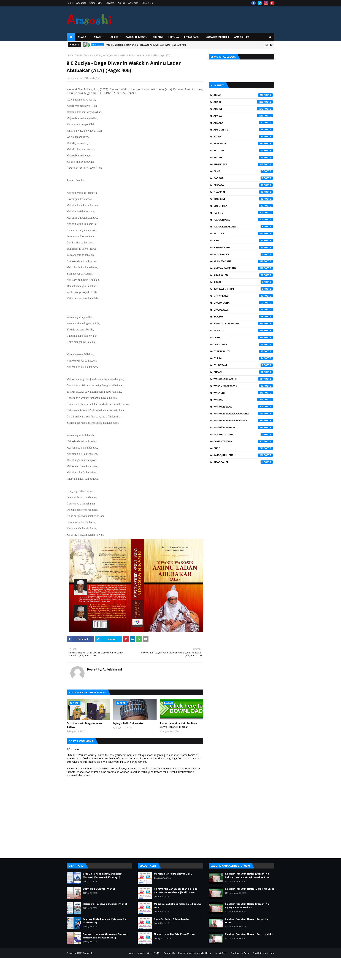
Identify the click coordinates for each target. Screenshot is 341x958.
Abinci (238, 95)
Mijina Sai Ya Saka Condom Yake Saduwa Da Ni (178, 905)
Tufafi (238, 372)
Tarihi (238, 337)
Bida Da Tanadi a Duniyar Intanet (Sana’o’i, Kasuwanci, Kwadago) (103, 875)
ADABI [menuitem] (97, 37)
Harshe (238, 212)
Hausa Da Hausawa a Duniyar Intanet (105, 903)
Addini (238, 108)
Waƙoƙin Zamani (83, 55)
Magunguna (238, 302)
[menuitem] (71, 37)
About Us (81, 2)
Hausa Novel (238, 219)
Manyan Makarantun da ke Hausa (195, 953)
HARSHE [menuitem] (113, 37)
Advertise (133, 2)
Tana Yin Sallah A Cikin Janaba (171, 919)
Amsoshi (88, 953)
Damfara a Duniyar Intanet (99, 888)
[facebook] (253, 3)
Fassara (238, 185)
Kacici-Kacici (238, 254)
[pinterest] (272, 3)
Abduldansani (76, 78)
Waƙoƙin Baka (238, 406)
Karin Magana (238, 261)
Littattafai (238, 295)
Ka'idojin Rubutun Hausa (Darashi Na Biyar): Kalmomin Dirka (247, 905)
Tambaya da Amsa (240, 953)
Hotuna (238, 233)
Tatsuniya (238, 344)
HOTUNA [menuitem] (173, 37)
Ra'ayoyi (238, 316)
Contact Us (147, 2)
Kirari (238, 282)
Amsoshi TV (238, 129)
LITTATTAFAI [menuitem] (191, 37)
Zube (238, 448)
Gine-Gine (238, 198)
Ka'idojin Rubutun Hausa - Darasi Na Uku (249, 934)
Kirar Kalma (238, 275)
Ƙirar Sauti (238, 462)
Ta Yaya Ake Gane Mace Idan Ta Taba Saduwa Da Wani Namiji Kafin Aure (175, 890)
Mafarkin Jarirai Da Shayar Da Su (173, 873)
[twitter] (260, 3)
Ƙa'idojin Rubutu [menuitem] (136, 37)
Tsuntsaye (238, 365)
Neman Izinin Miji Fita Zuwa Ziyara (174, 934)
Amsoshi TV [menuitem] (241, 37)
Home (70, 2)
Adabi (238, 102)
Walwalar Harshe (238, 379)
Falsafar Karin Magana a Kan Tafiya (85, 725)
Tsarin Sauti (238, 351)
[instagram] (266, 3)
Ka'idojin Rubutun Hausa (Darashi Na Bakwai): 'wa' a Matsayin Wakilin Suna (247, 875)
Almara (238, 122)
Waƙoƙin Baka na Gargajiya (238, 413)
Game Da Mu (95, 2)
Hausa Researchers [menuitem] (217, 37)
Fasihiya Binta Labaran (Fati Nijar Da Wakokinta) (104, 920)
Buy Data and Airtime (263, 953)
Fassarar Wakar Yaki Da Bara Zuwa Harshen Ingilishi (178, 725)
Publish (121, 2)
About (140, 953)
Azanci (238, 136)
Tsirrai (238, 358)
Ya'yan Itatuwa (238, 434)
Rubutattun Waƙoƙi (238, 323)
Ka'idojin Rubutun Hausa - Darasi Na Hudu (246, 920)
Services (110, 2)
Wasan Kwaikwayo (238, 385)
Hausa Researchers (238, 226)
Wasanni (238, 392)
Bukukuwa (238, 164)
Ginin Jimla (238, 205)
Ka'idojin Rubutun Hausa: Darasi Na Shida (249, 888)
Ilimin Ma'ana (238, 247)
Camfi (238, 171)
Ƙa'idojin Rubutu (238, 455)
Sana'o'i (238, 330)
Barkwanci (238, 143)
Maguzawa (238, 309)
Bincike (238, 157)
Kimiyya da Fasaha (238, 268)
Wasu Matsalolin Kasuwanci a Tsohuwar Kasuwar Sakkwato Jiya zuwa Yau (146, 44)
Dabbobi (238, 178)
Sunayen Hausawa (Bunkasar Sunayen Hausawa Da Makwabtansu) (105, 935)
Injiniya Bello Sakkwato (128, 723)
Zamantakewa (238, 441)
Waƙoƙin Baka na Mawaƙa (238, 420)
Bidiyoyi (238, 150)
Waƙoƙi (238, 399)
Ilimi (238, 240)
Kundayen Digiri (238, 289)
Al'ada (238, 115)
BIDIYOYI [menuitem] (158, 37)
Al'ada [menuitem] (82, 37)
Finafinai (238, 192)
